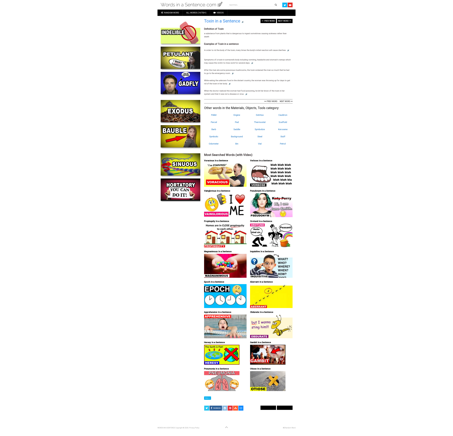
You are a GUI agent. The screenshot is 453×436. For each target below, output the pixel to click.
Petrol (283, 143)
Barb (213, 129)
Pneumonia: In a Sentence (216, 368)
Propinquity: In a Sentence (216, 221)
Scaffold (283, 122)
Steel (259, 136)
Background (237, 136)
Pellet (213, 115)
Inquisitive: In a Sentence (262, 251)
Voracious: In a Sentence (216, 160)
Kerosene (282, 129)
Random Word (171, 12)
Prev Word (269, 21)
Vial (260, 143)
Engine (236, 115)
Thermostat (260, 122)
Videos (220, 12)
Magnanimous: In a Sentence (218, 251)
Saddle (236, 129)
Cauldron (282, 115)
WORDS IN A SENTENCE (166, 428)
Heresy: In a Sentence (214, 342)
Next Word (283, 21)
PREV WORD (271, 101)
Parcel (214, 122)
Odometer (214, 143)
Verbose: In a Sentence (261, 160)
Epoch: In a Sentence (214, 282)
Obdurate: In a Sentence (261, 312)
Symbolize (260, 129)
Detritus (260, 115)
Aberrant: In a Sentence (261, 282)
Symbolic (213, 136)
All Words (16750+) (196, 12)
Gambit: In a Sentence (260, 342)
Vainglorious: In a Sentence (217, 191)
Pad (237, 122)
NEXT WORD (285, 101)
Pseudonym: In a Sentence (262, 191)
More (207, 398)
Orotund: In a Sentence (261, 221)
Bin (236, 143)
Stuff (282, 136)
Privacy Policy (194, 428)
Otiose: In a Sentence (260, 368)
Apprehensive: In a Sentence (217, 312)
